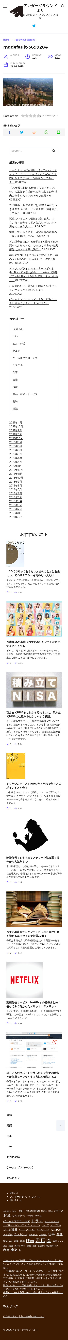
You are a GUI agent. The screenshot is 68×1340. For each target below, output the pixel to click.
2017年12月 (16, 517)
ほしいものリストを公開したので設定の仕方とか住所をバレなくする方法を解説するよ (32, 1074)
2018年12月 (16, 469)
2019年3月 (15, 462)
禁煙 (34, 1246)
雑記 (15, 408)
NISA (50, 1211)
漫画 (29, 1246)
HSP (21, 1210)
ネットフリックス (52, 1222)
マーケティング (43, 1230)
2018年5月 (15, 497)
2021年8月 (15, 434)
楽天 (5, 1246)
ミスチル (18, 365)
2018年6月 (15, 493)
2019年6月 (15, 450)
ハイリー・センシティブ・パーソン (21, 1225)
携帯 (16, 1241)
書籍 (15, 379)
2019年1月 (15, 465)
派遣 (10, 1245)
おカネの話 (19, 343)
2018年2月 (15, 509)
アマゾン (30, 1216)
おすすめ (59, 1210)
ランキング (20, 1234)
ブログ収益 (55, 1225)
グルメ (16, 350)
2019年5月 (15, 454)
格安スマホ (58, 1241)
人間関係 (43, 1235)
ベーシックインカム (27, 1230)
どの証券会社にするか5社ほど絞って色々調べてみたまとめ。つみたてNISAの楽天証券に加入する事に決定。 (33, 245)
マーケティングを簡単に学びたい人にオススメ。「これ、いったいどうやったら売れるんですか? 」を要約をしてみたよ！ (33, 1264)
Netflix (44, 1211)
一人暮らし (33, 1235)
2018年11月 (15, 473)
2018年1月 (15, 513)
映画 (30, 1240)
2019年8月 (15, 446)
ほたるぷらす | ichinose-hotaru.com (23, 1316)
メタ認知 (8, 1234)
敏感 (22, 1241)
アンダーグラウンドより (40, 8)
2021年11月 (15, 422)
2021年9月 (15, 430)
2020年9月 (16, 438)
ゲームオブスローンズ (25, 357)
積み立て (41, 1246)
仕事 (15, 372)
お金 (7, 1215)
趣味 (15, 401)
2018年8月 (15, 485)
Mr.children (33, 1210)
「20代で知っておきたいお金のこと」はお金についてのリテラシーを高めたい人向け (33, 573)
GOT (15, 1210)
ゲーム (38, 1215)
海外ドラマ (20, 1246)
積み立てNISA (52, 1246)
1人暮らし (18, 329)
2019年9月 (15, 442)
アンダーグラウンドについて (25, 1196)
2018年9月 (15, 481)
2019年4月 (15, 458)
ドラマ (37, 1221)
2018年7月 (15, 489)
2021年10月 (16, 426)
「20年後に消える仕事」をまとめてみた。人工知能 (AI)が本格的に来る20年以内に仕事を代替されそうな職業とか (33, 191)
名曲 (59, 1234)
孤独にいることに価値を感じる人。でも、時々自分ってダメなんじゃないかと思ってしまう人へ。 (33, 222)
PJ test (14, 1193)
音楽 (14, 1250)
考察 (15, 387)
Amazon (7, 1211)
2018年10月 (16, 477)
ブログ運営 (10, 1229)
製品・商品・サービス (25, 394)
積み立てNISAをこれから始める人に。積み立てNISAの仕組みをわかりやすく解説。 (33, 258)
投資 (11, 1241)
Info (15, 336)
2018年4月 (15, 501)
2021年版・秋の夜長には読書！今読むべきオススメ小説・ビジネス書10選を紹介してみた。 (33, 209)
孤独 (5, 1241)
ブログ (45, 1225)
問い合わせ (13, 1178)
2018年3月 (15, 505)
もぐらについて (18, 1216)
